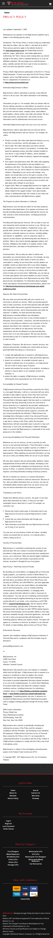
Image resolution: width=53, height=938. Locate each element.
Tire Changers (13, 851)
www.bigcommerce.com (15, 51)
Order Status (8, 829)
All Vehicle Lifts (13, 857)
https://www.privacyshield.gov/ (16, 82)
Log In (8, 821)
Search (35, 790)
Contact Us (35, 793)
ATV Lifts (35, 854)
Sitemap (35, 798)
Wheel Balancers (13, 854)
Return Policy (13, 798)
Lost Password (8, 826)
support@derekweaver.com (19, 604)
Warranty (35, 796)
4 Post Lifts (13, 862)
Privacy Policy (25, 899)
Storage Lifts (13, 865)
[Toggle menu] (3, 3)
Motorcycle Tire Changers (35, 857)
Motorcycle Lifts (35, 851)
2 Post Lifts (13, 859)
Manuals (13, 796)
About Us (13, 793)
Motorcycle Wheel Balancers (35, 860)
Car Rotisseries (36, 864)
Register (8, 824)
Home (13, 790)
